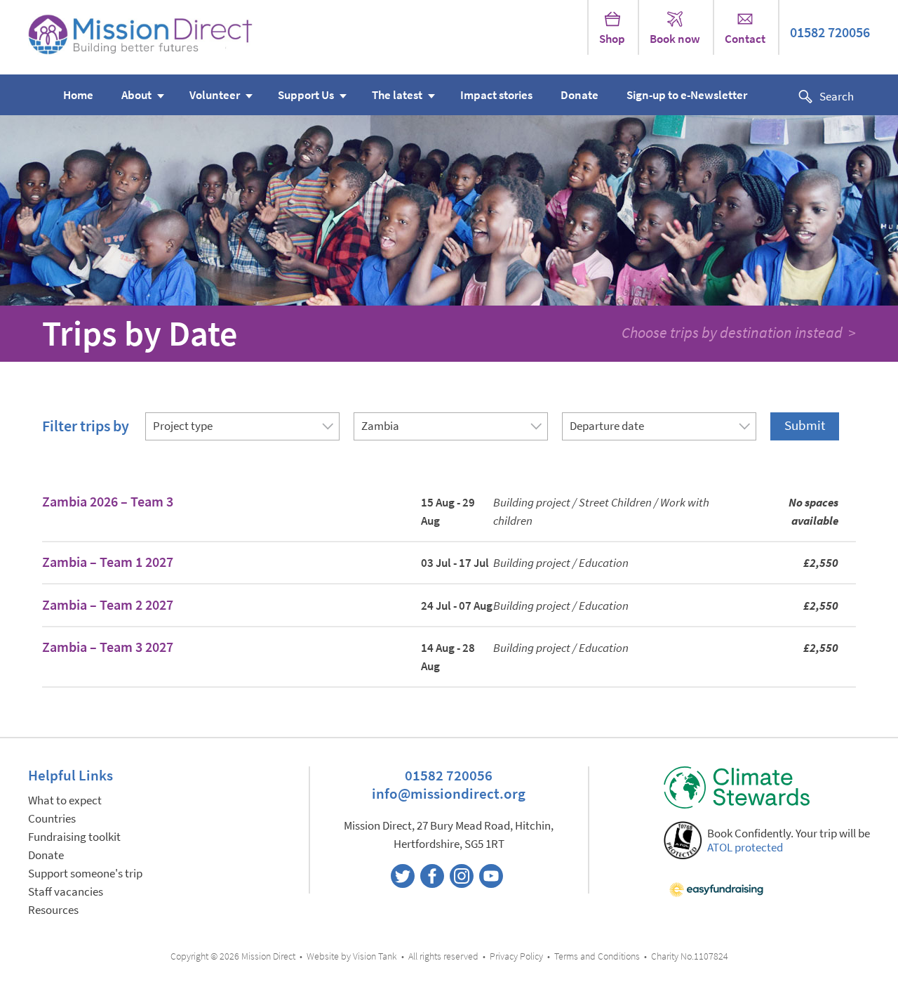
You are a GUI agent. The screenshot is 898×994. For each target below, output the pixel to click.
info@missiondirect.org (448, 793)
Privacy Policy (516, 956)
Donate (579, 95)
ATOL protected (745, 847)
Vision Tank (375, 956)
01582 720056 (830, 32)
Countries (52, 819)
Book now (675, 39)
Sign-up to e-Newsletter (686, 95)
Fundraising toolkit (74, 837)
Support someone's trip (85, 873)
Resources (53, 910)
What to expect (65, 800)
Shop (612, 39)
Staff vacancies (65, 892)
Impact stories (496, 95)
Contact (745, 39)
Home (78, 95)
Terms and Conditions (597, 956)
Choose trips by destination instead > (739, 332)
